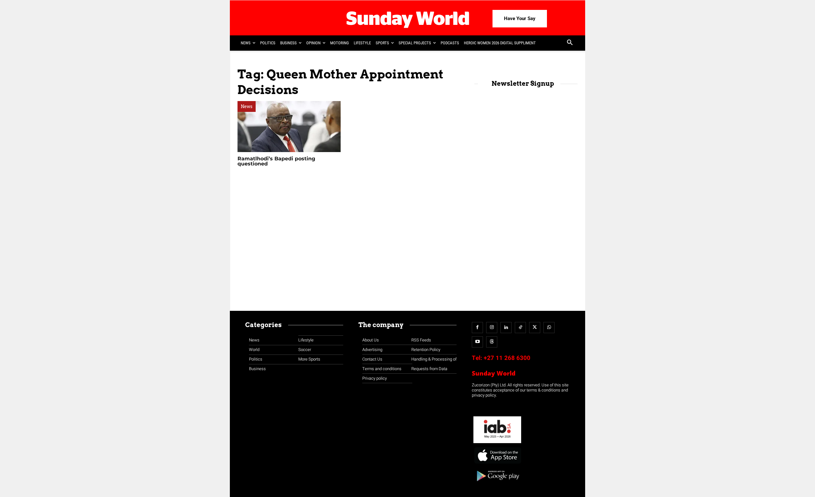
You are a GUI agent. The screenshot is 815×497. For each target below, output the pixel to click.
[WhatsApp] (549, 327)
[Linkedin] (506, 327)
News (246, 106)
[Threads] (491, 341)
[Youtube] (477, 341)
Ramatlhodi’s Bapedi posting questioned (276, 161)
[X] (534, 327)
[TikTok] (520, 327)
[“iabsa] (497, 443)
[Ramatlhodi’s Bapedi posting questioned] (289, 126)
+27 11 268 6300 (507, 358)
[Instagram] (491, 327)
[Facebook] (477, 327)
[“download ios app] (497, 464)
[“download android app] (497, 483)
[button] (570, 43)
